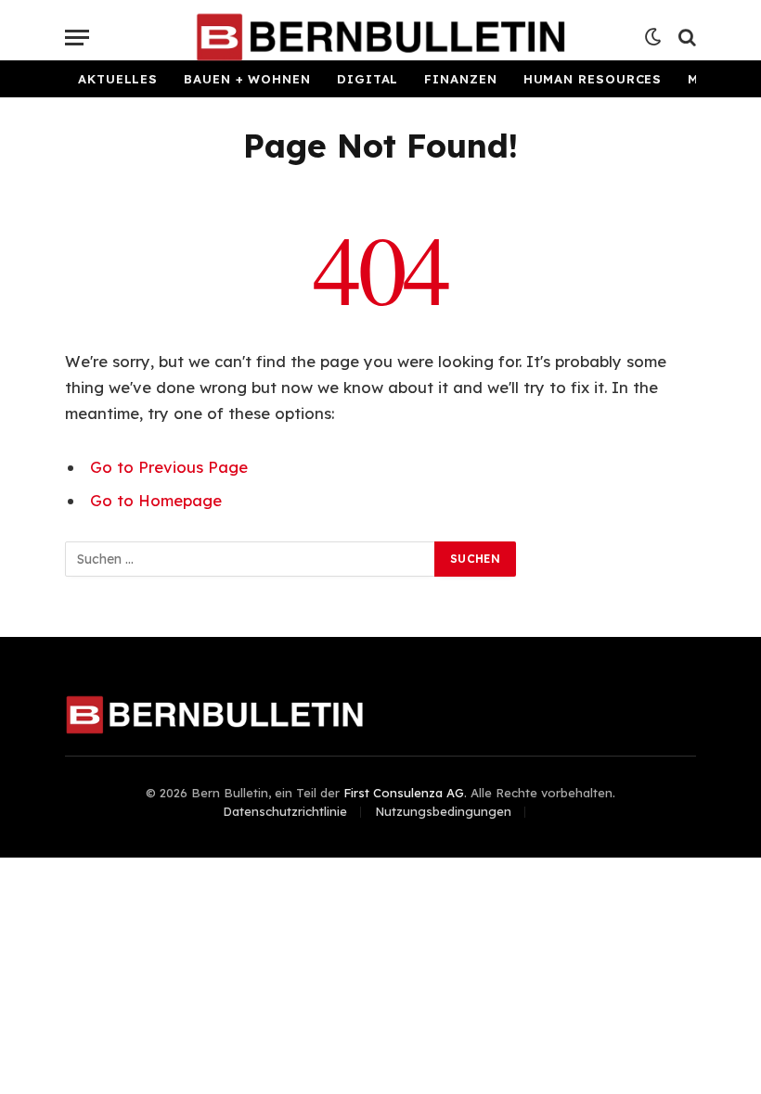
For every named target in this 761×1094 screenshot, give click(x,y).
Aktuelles (118, 78)
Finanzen (460, 78)
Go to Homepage (156, 500)
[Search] (685, 37)
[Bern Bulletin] (380, 37)
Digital (367, 78)
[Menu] (77, 37)
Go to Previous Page (169, 467)
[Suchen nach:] (250, 559)
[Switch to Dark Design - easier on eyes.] (653, 37)
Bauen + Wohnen (247, 78)
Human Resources (593, 78)
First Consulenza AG (403, 792)
